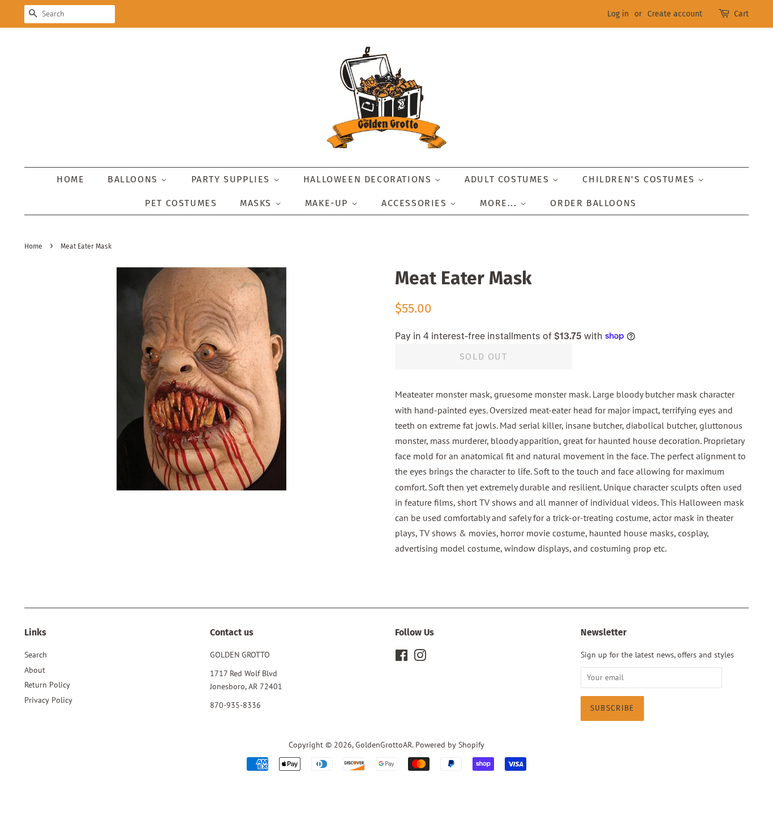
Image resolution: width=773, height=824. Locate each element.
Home (70, 179)
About (34, 670)
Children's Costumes (640, 179)
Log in (618, 14)
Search (35, 655)
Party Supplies (232, 179)
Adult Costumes (508, 179)
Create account (674, 14)
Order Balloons (593, 203)
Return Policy (47, 685)
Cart (741, 14)
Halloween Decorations (369, 179)
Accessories (415, 203)
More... (500, 203)
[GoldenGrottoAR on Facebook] (401, 657)
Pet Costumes (181, 203)
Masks (257, 203)
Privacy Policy (48, 700)
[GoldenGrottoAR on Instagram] (420, 657)
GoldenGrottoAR (383, 745)
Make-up (328, 203)
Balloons (134, 179)
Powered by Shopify (449, 745)
